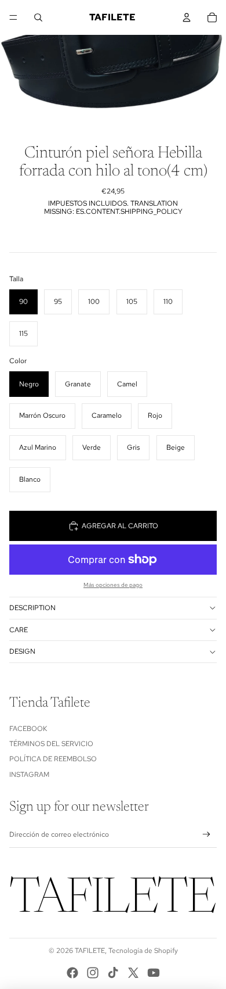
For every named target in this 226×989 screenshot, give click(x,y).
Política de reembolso (53, 759)
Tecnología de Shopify (143, 950)
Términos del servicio (51, 743)
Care (18, 630)
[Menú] (13, 17)
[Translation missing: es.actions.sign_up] (206, 835)
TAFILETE (90, 950)
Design (22, 651)
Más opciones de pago (113, 585)
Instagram (29, 774)
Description (32, 607)
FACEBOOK (28, 728)
